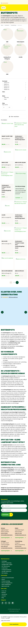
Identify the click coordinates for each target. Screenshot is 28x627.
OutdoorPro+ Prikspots (7, 58)
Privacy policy (23, 616)
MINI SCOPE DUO (19, 271)
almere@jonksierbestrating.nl (7, 535)
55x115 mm (15, 84)
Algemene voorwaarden (13, 616)
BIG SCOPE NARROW (7, 271)
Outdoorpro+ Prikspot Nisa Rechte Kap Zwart (20, 216)
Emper (17, 611)
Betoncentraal (5, 586)
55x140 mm (15, 86)
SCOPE (20, 57)
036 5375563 (4, 533)
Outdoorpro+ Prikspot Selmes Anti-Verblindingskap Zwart (6, 189)
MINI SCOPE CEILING (20, 162)
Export (3, 579)
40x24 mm (15, 82)
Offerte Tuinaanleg (6, 563)
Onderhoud (4, 568)
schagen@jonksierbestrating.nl (7, 548)
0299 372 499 (18, 533)
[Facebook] (2, 602)
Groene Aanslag (6, 581)
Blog (3, 597)
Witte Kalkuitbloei (6, 584)
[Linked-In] (9, 602)
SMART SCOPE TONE (7, 136)
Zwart (15, 99)
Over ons (4, 591)
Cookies (3, 618)
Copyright (7, 618)
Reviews (4, 592)
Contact (17, 197)
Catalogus (4, 561)
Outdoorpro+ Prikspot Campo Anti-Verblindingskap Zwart (19, 245)
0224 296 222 (4, 546)
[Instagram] (5, 602)
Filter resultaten (15, 116)
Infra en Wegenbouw (7, 583)
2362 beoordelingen (13, 297)
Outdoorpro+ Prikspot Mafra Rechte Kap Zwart (20, 137)
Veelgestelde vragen (7, 564)
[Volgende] (17, 282)
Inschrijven (5, 514)
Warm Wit (15, 97)
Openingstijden (5, 537)
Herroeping (4, 573)
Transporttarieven (6, 569)
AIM (7, 42)
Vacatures (4, 594)
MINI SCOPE (5, 162)
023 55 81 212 (18, 546)
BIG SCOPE (4, 241)
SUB (7, 74)
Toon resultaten (14, 624)
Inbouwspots (20, 42)
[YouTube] (12, 602)
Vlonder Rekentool (6, 571)
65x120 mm (15, 87)
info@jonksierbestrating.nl (21, 535)
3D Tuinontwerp (6, 566)
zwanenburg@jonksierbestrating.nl (21, 548)
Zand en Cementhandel (8, 577)
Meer (3, 91)
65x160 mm (15, 89)
